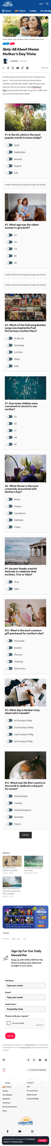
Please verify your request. (17, 1016)
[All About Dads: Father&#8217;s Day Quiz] (12, 861)
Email (8, 992)
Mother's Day (16, 939)
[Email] (17, 68)
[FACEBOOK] (7, 1131)
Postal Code (10, 1004)
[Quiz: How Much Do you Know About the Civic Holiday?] (12, 881)
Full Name (9, 980)
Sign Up (10, 1036)
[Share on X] (13, 68)
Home (5, 39)
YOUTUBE (20, 1134)
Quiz (12, 43)
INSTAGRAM (32, 1134)
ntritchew (14, 61)
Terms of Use (17, 1142)
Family (6, 43)
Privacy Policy (25, 1047)
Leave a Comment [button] (38, 1070)
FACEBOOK (7, 1134)
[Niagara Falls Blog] (7, 4)
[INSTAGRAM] (32, 1131)
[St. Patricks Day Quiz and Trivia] (33, 861)
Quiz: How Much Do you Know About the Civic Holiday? (11, 891)
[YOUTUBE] (19, 1131)
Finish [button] (25, 835)
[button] (42, 1140)
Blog (10, 39)
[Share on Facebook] (8, 68)
